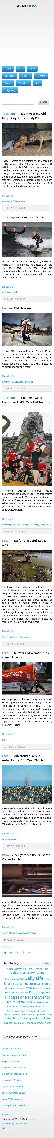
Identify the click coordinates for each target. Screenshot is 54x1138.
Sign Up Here (14, 952)
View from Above (21, 1014)
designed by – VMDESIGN (14, 1123)
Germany (6, 524)
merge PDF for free (11, 1080)
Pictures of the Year (18, 1002)
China (40, 972)
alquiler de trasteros (12, 1048)
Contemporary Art (14, 979)
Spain (23, 1011)
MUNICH (17, 524)
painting (8, 1023)
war (49, 1023)
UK (38, 1011)
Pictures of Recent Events (27, 997)
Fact (5, 308)
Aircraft (18, 969)
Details (6, 195)
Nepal (8, 992)
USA (23, 201)
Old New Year (23, 308)
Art (24, 969)
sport (4, 933)
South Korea (13, 1011)
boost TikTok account (12, 1099)
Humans (20, 988)
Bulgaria (29, 382)
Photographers (39, 992)
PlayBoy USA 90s (10, 1061)
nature (45, 1018)
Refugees (24, 637)
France (47, 984)
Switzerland (17, 382)
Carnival (6, 382)
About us (6, 1114)
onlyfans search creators (14, 1067)
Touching (8, 113)
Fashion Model (20, 984)
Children (15, 201)
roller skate (30, 933)
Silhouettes (12, 1006)
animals (6, 201)
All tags (46, 963)
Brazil (30, 969)
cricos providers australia (14, 1105)
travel (14, 839)
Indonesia (38, 988)
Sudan (5, 637)
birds (19, 1018)
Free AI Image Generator (14, 1055)
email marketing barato (13, 1093)
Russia (46, 1002)
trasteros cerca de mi (12, 1086)
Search (43, 102)
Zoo (50, 1014)
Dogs (47, 979)
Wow (5, 855)
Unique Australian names (14, 1074)
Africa (10, 969)
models (35, 1018)
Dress (8, 983)
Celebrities (18, 972)
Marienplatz (45, 524)
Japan (47, 988)
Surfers (15, 292)
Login (29, 952)
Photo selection (20, 992)
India (11, 933)
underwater (40, 1023)
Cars (46, 969)
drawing (27, 1018)
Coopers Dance (30, 524)
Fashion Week (36, 984)
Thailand (32, 1011)
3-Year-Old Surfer (32, 217)
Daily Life (33, 978)
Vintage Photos (38, 1014)
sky (15, 1023)
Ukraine (7, 1014)
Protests (38, 1002)
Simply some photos (34, 1006)
